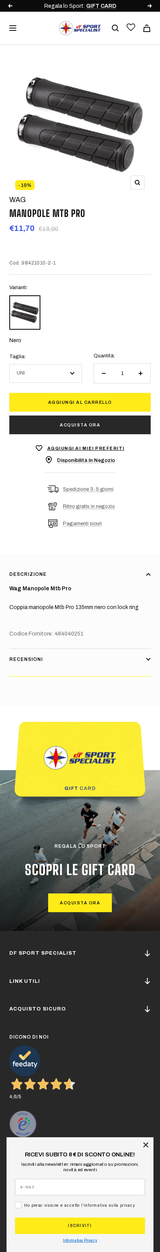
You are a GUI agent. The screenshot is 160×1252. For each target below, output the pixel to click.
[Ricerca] (115, 28)
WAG (17, 200)
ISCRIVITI (80, 1226)
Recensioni (26, 659)
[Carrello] (147, 28)
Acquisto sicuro (37, 1009)
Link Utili (24, 981)
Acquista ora (80, 425)
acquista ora (80, 902)
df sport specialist (43, 953)
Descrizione (28, 574)
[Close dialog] (146, 1145)
